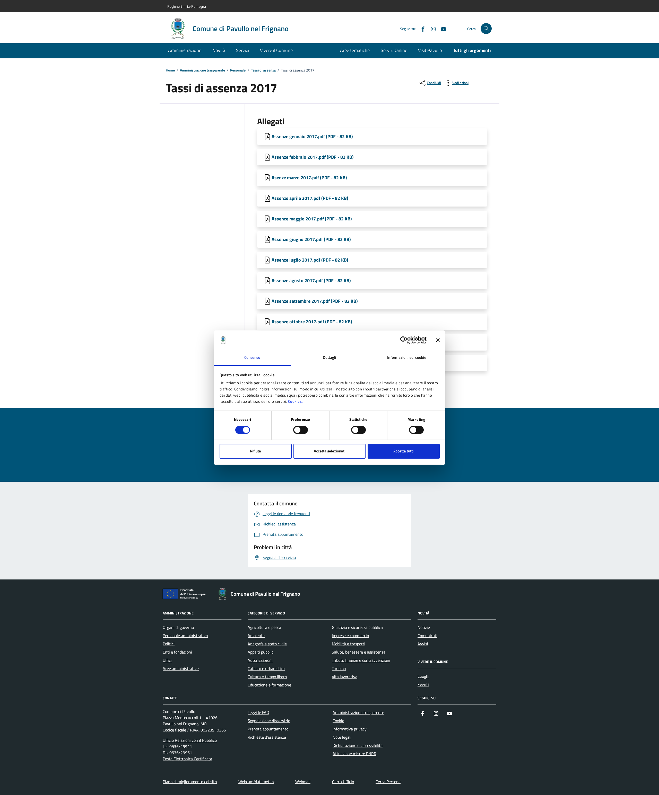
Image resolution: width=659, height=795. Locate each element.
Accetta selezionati (329, 451)
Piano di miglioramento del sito (190, 782)
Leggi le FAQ (258, 712)
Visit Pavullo (430, 50)
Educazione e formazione (269, 685)
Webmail (302, 782)
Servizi (242, 50)
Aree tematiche (355, 50)
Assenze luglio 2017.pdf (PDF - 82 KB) (310, 259)
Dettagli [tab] (329, 358)
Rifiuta (255, 451)
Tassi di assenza (263, 70)
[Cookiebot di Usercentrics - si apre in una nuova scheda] (404, 340)
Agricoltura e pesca (264, 627)
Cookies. (295, 402)
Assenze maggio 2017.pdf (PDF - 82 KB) (312, 218)
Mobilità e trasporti (348, 644)
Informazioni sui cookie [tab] (406, 358)
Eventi (423, 684)
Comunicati (427, 635)
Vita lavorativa (344, 677)
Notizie (424, 627)
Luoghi (423, 676)
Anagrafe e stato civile (267, 644)
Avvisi (423, 644)
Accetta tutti (403, 451)
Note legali (342, 737)
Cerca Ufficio (343, 782)
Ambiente (256, 635)
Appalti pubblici (261, 652)
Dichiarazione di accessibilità (358, 745)
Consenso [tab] (252, 358)
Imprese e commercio (350, 635)
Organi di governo (178, 627)
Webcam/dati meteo (256, 782)
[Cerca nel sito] (486, 28)
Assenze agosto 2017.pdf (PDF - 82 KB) (311, 280)
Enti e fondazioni (177, 652)
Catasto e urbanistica (266, 668)
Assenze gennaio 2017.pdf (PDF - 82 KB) (312, 136)
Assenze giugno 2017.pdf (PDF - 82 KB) (311, 239)
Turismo (339, 668)
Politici (169, 644)
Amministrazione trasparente (202, 70)
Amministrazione (184, 50)
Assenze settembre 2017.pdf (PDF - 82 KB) (315, 301)
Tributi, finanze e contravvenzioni (361, 660)
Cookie (338, 721)
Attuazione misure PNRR (354, 754)
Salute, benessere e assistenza (358, 652)
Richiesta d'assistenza (267, 737)
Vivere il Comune (276, 50)
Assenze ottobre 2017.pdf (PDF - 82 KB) (312, 321)
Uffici (167, 660)
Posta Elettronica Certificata (187, 759)
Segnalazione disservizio (269, 721)
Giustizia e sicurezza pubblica (357, 627)
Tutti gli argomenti (472, 50)
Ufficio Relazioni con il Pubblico (190, 740)
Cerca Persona (388, 782)
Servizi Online (394, 50)
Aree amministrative (181, 668)
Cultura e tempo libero (267, 677)
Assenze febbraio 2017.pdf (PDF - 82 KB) (313, 157)
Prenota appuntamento (268, 729)
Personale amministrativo (185, 635)
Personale (238, 70)
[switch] (300, 430)
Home (170, 70)
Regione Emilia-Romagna (186, 6)
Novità (218, 50)
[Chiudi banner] (438, 340)
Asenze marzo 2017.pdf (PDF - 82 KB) (309, 177)
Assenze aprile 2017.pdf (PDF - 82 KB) (310, 198)
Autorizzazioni (260, 660)
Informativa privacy (350, 729)
